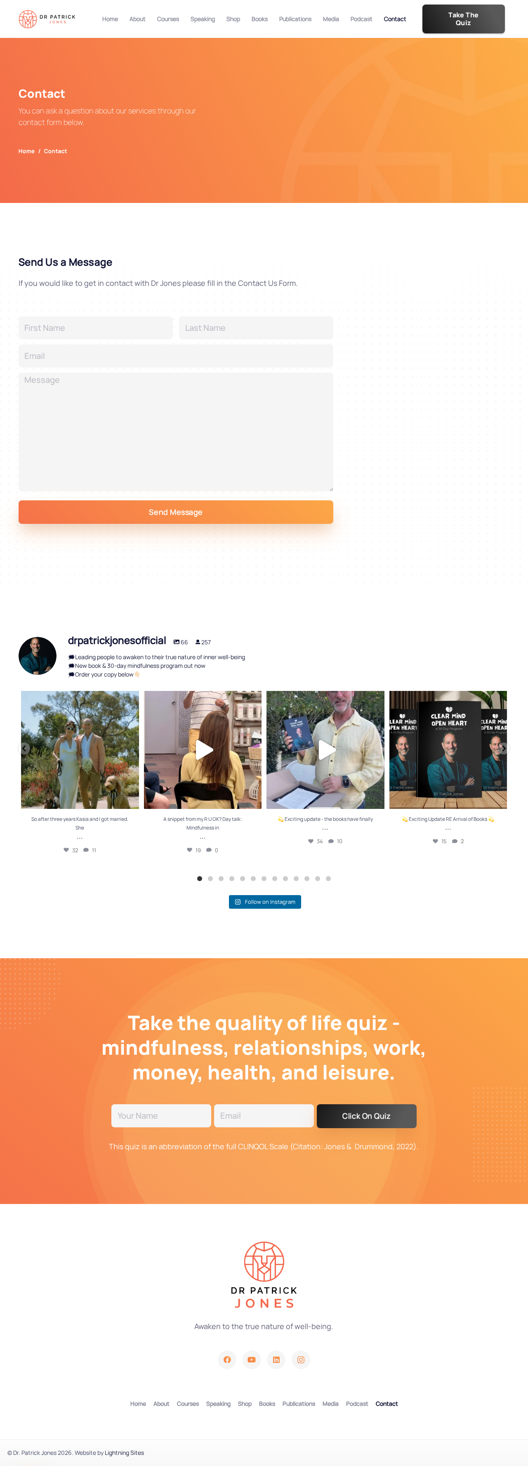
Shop (245, 1403)
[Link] (47, 19)
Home (138, 1403)
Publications (299, 1403)
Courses (188, 1403)
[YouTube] (252, 1360)
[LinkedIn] (276, 1360)
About (161, 1403)
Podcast (357, 1403)
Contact (387, 1403)
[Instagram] (301, 1360)
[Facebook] (227, 1360)
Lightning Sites (124, 1453)
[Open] (80, 750)
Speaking (218, 1403)
